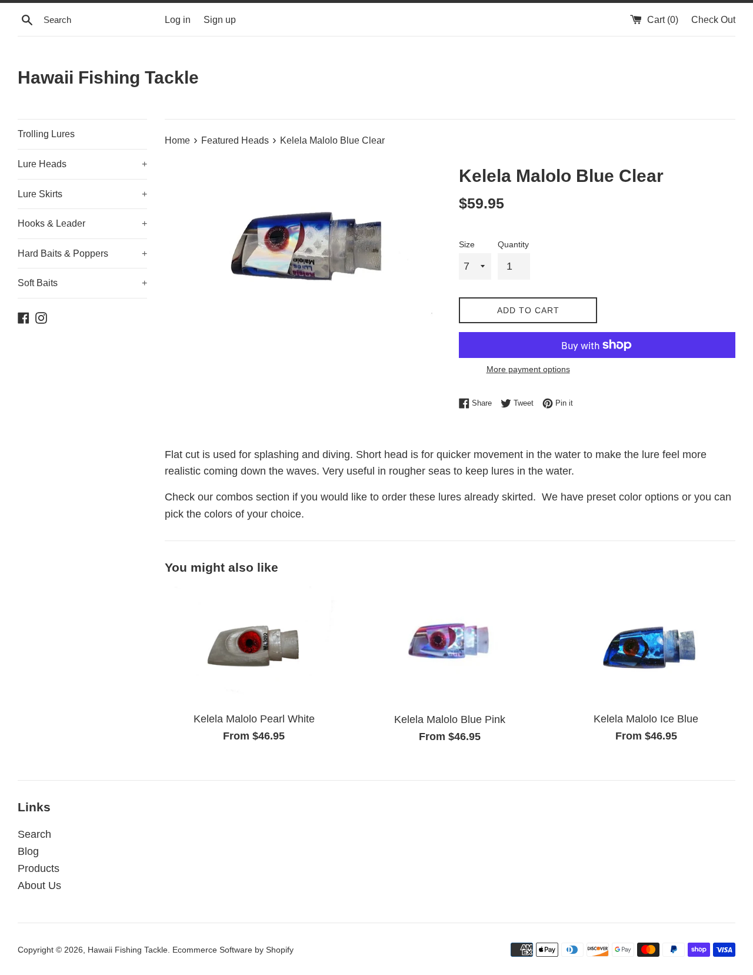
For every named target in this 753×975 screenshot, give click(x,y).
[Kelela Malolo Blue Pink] (450, 645)
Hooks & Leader (82, 223)
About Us (39, 885)
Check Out (713, 19)
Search (34, 834)
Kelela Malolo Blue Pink (449, 719)
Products (38, 868)
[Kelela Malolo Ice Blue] (646, 645)
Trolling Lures (46, 134)
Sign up (220, 19)
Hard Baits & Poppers (82, 253)
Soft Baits (82, 283)
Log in (178, 19)
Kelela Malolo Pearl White (254, 719)
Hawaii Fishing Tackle (108, 77)
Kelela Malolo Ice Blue (646, 719)
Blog (28, 851)
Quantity (513, 244)
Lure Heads (82, 164)
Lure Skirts (82, 194)
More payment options (528, 369)
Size (467, 244)
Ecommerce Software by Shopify (233, 949)
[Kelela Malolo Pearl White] (254, 645)
